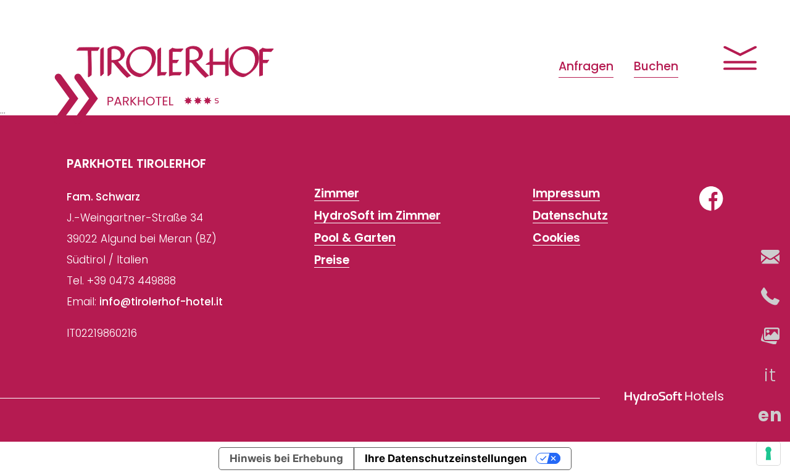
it (770, 375)
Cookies (556, 238)
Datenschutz (570, 216)
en (770, 415)
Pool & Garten (355, 238)
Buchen (656, 66)
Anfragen (586, 66)
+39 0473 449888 (131, 280)
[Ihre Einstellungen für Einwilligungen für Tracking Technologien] (768, 453)
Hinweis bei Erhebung (286, 458)
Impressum (566, 193)
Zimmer (336, 193)
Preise (331, 260)
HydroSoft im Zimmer (377, 216)
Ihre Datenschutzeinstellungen (446, 458)
